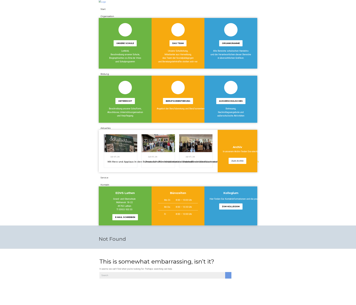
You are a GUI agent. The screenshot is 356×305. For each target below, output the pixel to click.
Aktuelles (106, 128)
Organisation (107, 16)
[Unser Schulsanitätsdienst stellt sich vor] (158, 143)
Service (104, 177)
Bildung (105, 74)
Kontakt (105, 184)
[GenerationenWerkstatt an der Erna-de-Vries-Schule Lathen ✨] (195, 143)
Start (103, 9)
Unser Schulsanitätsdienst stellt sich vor (169, 161)
